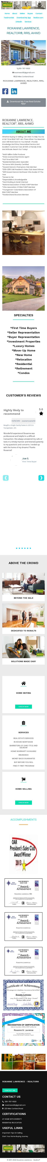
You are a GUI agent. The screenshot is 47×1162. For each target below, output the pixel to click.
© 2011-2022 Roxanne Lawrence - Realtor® (23, 1160)
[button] (16, 548)
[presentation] (6, 478)
